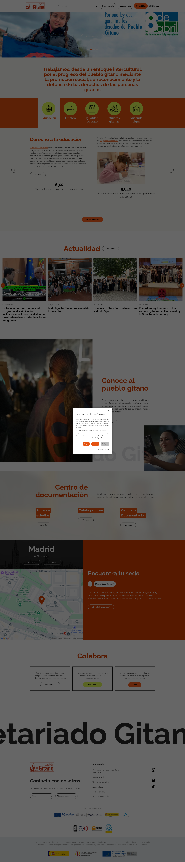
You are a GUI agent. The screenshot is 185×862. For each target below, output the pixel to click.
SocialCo (107, 450)
